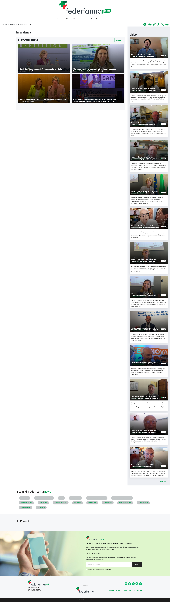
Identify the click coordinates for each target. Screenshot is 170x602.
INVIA (137, 564)
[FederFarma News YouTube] (154, 24)
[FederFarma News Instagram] (167, 24)
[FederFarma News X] (163, 24)
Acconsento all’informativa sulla (99, 569)
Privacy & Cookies (128, 590)
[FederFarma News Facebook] (158, 24)
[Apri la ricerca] (145, 24)
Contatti (111, 590)
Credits (118, 590)
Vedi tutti (119, 40)
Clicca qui (89, 553)
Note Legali (139, 590)
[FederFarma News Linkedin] (150, 24)
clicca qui (124, 558)
